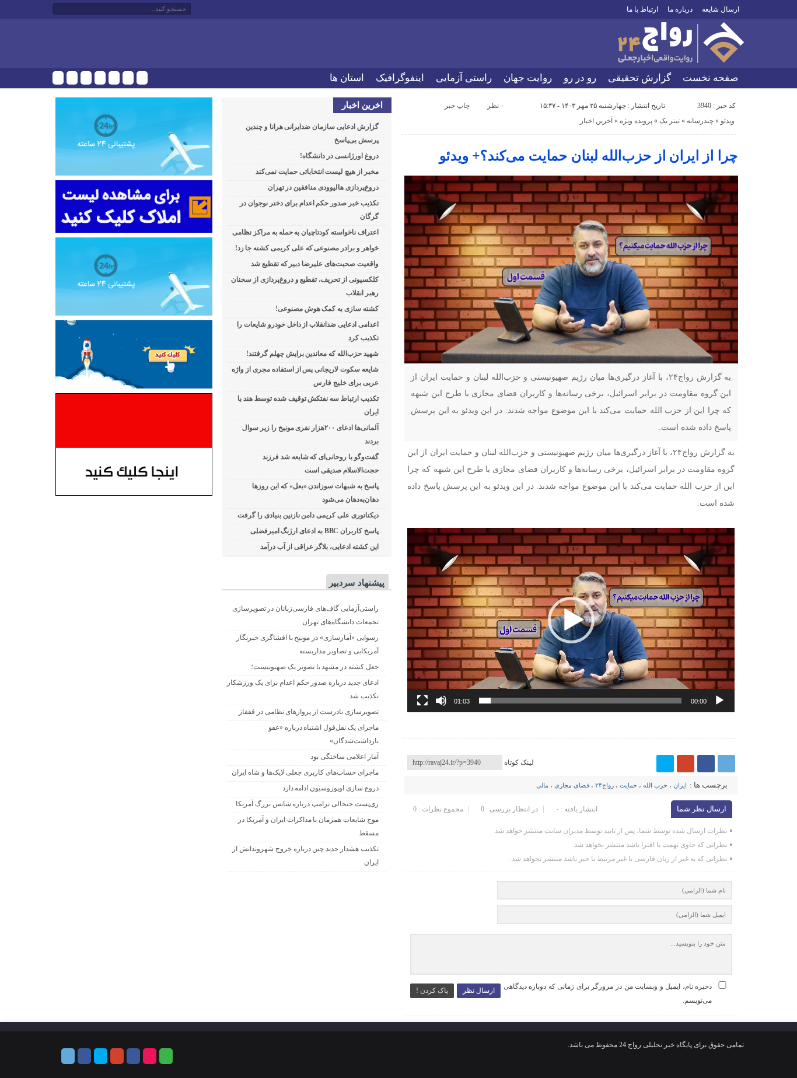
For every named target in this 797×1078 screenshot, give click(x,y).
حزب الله (655, 785)
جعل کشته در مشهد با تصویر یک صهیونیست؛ (315, 667)
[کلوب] (142, 78)
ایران (680, 785)
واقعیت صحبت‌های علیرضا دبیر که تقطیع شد (315, 264)
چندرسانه (700, 121)
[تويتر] (86, 78)
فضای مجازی (571, 785)
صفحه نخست (710, 77)
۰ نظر (495, 106)
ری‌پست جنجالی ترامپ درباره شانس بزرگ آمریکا (307, 804)
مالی (542, 785)
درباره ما (680, 9)
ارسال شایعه (720, 9)
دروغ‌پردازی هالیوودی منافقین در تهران (323, 187)
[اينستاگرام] (114, 78)
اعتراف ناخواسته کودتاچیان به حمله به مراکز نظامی (305, 232)
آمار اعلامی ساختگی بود (344, 756)
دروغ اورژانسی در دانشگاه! (339, 156)
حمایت (628, 785)
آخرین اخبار (596, 121)
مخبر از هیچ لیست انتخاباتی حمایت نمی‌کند (317, 171)
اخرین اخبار (362, 105)
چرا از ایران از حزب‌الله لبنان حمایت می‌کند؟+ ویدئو (588, 155)
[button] (571, 620)
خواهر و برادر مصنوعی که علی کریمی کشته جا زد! (307, 248)
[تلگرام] (58, 78)
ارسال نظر (479, 990)
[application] (571, 620)
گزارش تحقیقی (639, 77)
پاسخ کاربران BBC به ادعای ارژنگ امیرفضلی (314, 531)
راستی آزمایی (464, 77)
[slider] (580, 701)
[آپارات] (128, 78)
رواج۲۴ (604, 785)
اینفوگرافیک (400, 77)
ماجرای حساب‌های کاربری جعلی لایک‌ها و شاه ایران (305, 772)
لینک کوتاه (519, 762)
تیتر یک (669, 121)
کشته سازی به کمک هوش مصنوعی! (327, 308)
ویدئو (728, 121)
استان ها (347, 77)
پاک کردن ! (432, 990)
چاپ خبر (457, 106)
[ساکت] (441, 700)
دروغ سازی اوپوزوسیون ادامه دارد (330, 788)
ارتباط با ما (642, 9)
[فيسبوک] (72, 78)
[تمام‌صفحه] (422, 700)
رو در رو (580, 77)
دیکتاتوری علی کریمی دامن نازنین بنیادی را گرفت (308, 515)
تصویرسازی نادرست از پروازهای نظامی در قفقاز (309, 712)
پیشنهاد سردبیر (356, 582)
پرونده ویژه (636, 121)
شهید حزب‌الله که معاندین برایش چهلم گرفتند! (312, 353)
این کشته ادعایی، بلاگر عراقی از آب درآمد (319, 546)
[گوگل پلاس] (100, 78)
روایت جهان (528, 77)
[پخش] (719, 700)
